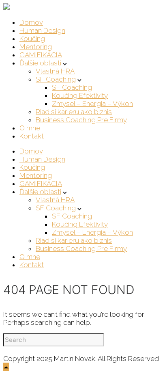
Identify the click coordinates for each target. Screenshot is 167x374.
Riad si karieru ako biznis (74, 112)
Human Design (42, 30)
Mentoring (35, 47)
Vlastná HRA (55, 71)
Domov (31, 22)
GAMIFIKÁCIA (40, 55)
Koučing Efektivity (80, 95)
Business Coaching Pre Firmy (81, 120)
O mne (29, 128)
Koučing (32, 39)
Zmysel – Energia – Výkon (92, 103)
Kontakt (31, 136)
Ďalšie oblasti (40, 63)
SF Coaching (56, 79)
